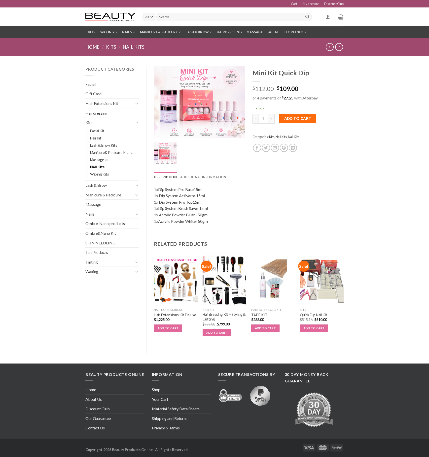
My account (311, 4)
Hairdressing (229, 32)
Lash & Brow (197, 32)
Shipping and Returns (169, 418)
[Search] (307, 17)
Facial (273, 32)
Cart (294, 4)
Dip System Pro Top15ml (180, 202)
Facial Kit (97, 131)
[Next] (343, 299)
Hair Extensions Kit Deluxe (175, 315)
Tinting (91, 262)
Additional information (203, 177)
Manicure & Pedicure (159, 32)
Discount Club (334, 4)
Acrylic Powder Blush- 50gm (183, 214)
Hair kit (95, 138)
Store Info (294, 32)
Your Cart (160, 399)
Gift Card (93, 93)
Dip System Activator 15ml (182, 195)
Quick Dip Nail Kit (313, 315)
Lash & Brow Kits (103, 145)
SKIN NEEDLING (100, 242)
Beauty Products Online (132, 450)
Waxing (107, 32)
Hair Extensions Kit (101, 103)
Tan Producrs (96, 252)
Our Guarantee (98, 418)
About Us (93, 399)
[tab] (165, 177)
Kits (92, 32)
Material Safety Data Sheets (176, 408)
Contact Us (95, 427)
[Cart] (341, 16)
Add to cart (298, 118)
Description (165, 177)
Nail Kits (133, 47)
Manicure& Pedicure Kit (109, 152)
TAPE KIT (259, 315)
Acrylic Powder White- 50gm (183, 221)
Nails (127, 32)
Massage (255, 32)
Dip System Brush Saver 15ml (183, 208)
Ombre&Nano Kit (100, 233)
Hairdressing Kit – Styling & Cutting (224, 316)
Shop (156, 389)
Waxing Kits (99, 174)
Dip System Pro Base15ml (180, 189)
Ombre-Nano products (105, 223)
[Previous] (154, 299)
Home (92, 47)
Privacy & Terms (166, 427)
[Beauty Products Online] (110, 17)
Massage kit (99, 160)
